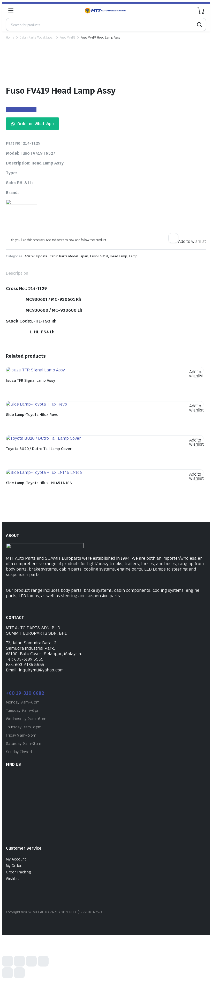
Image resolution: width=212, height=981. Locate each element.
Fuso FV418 (67, 37)
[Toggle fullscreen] (19, 961)
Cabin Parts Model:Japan (36, 37)
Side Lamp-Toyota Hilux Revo (32, 414)
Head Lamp (118, 256)
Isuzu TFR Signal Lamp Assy (30, 380)
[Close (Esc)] (43, 961)
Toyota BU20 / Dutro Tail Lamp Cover (39, 448)
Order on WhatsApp (35, 123)
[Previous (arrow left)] (7, 972)
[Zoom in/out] (7, 961)
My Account (16, 859)
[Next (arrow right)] (19, 972)
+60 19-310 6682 (25, 693)
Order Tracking (18, 872)
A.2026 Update (36, 256)
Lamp (133, 256)
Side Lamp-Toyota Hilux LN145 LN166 (39, 483)
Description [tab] (17, 273)
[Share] (31, 961)
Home (10, 37)
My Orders (15, 865)
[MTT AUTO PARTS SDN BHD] (105, 10)
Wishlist (12, 878)
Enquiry (28, 109)
